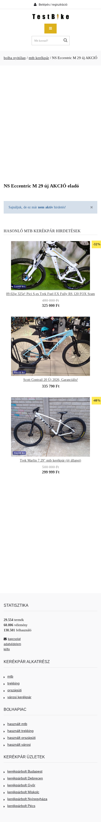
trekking (13, 683)
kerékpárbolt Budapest (24, 771)
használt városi (19, 744)
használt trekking (20, 731)
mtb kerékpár (39, 58)
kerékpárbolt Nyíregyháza (27, 799)
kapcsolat (14, 639)
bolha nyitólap (15, 58)
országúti (14, 690)
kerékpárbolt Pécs (21, 806)
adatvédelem (12, 644)
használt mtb (17, 724)
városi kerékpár (19, 697)
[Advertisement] (50, 122)
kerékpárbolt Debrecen (25, 778)
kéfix (7, 649)
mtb (10, 676)
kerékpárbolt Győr (21, 785)
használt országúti (21, 738)
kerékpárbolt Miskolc (23, 792)
